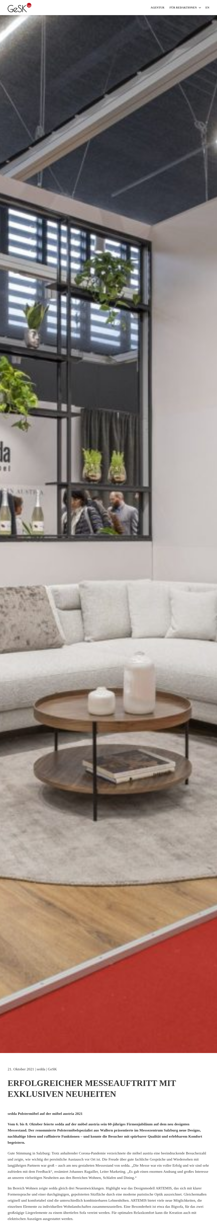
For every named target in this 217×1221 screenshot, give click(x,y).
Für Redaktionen (183, 7)
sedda (41, 1069)
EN (207, 7)
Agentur (157, 7)
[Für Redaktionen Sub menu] (200, 8)
